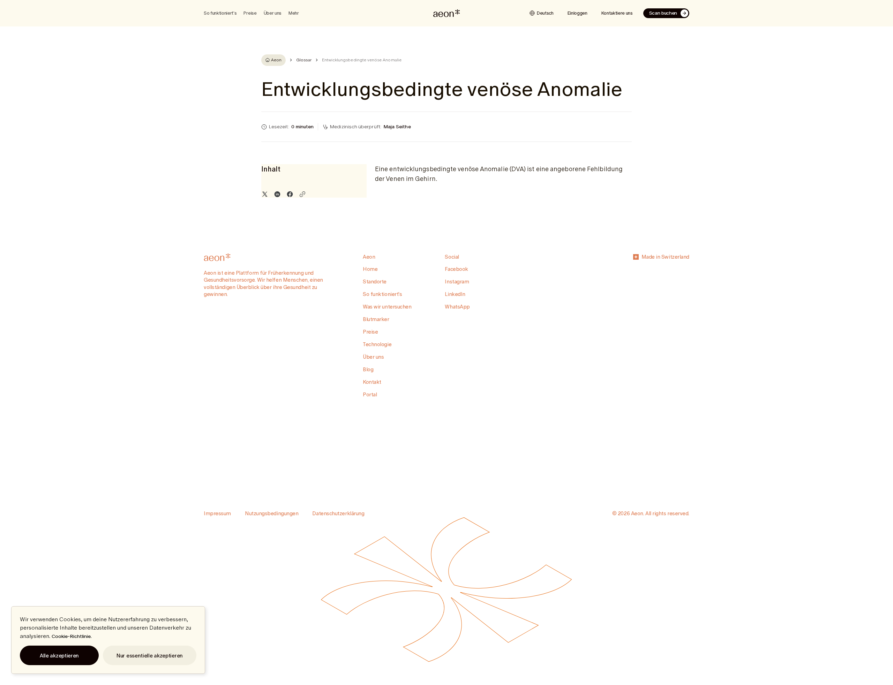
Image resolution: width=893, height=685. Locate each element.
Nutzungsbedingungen (271, 513)
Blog (368, 369)
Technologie (377, 344)
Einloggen (577, 13)
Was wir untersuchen (387, 307)
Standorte (375, 281)
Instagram (457, 281)
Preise (249, 13)
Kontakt (372, 382)
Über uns (373, 357)
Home (370, 269)
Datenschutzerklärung (338, 513)
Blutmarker (376, 319)
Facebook (456, 269)
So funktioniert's (382, 294)
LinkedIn (455, 294)
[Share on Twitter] (264, 194)
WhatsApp (457, 307)
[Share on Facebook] (289, 194)
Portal (370, 394)
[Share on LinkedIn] (277, 194)
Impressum (217, 513)
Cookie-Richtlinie (71, 636)
